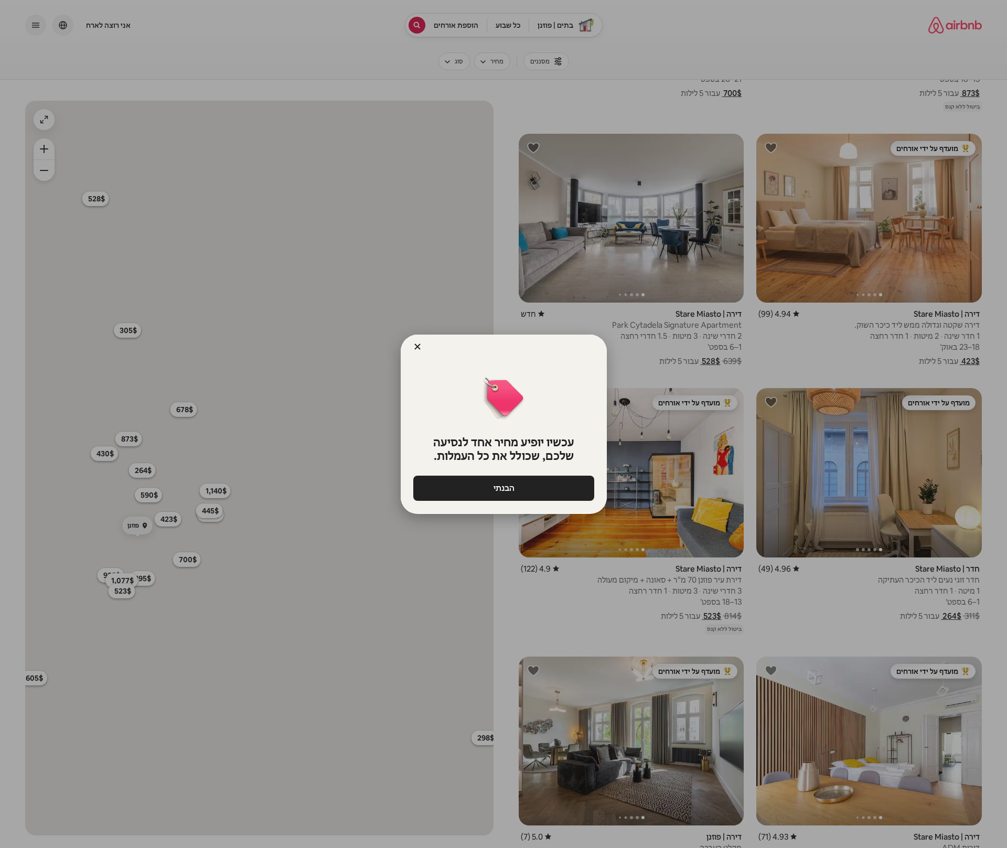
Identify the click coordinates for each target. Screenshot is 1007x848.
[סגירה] (417, 346)
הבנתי (503, 487)
